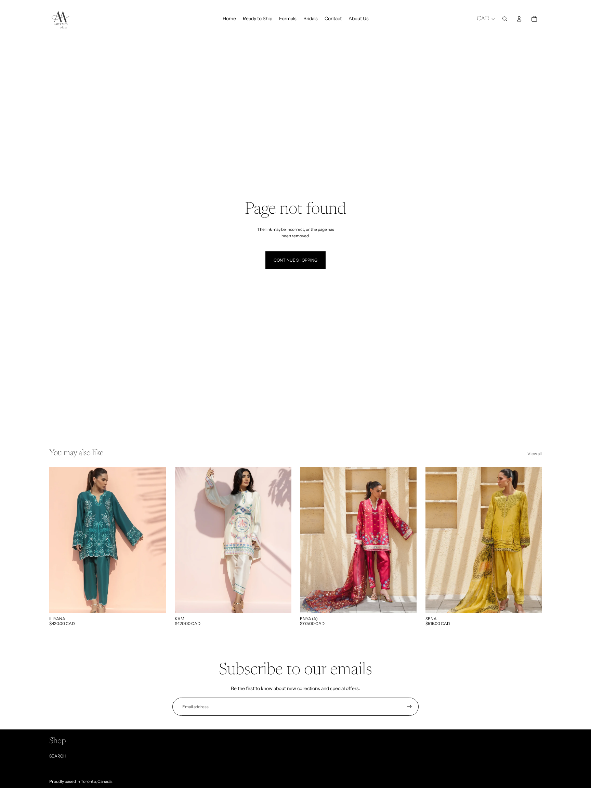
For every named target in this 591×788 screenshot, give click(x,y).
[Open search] (504, 18)
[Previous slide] (59, 540)
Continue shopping (295, 260)
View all (534, 453)
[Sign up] (409, 706)
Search (57, 756)
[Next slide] (155, 540)
